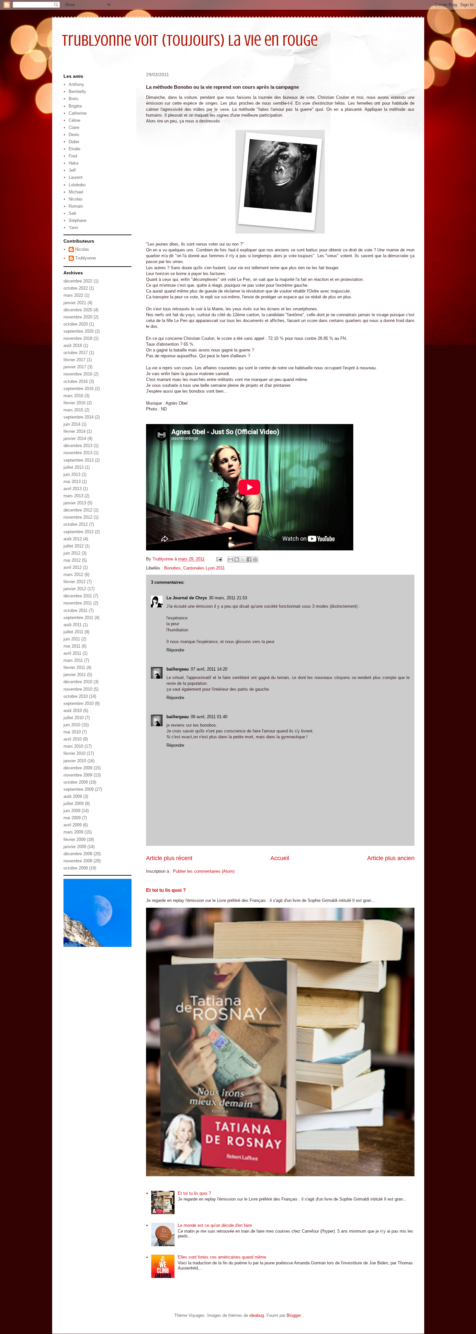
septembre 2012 (78, 531)
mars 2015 (73, 410)
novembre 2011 (77, 603)
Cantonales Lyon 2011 (204, 568)
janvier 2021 (74, 302)
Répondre (175, 650)
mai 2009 (72, 817)
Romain (76, 206)
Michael (76, 192)
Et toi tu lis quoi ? (166, 890)
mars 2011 (73, 660)
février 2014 (74, 431)
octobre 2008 (75, 868)
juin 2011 (71, 639)
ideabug (256, 1315)
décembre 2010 (77, 681)
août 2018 (72, 345)
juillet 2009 (73, 803)
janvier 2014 (74, 438)
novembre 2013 (77, 452)
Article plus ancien (390, 858)
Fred (73, 156)
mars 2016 (73, 395)
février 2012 (74, 581)
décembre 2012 (77, 510)
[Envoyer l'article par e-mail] (219, 559)
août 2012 (72, 538)
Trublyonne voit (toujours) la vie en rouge (190, 40)
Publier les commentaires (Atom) (203, 871)
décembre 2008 (77, 853)
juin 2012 (71, 553)
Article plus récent (169, 858)
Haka (73, 163)
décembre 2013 (77, 445)
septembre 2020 (78, 331)
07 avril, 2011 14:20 (209, 669)
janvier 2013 (74, 502)
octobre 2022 (75, 288)
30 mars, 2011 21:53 (228, 597)
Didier (74, 141)
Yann (73, 227)
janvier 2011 (74, 674)
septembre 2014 (78, 417)
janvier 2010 (74, 760)
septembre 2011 (78, 617)
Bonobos (172, 568)
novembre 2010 (77, 689)
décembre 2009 (77, 767)
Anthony (76, 84)
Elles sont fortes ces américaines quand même (222, 1257)
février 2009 (74, 839)
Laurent (76, 177)
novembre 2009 (77, 775)
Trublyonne (85, 258)
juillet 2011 (73, 631)
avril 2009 (72, 824)
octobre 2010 (75, 696)
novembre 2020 (77, 317)
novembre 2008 (77, 860)
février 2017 (74, 359)
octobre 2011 (75, 610)
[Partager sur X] (243, 559)
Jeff (72, 170)
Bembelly (77, 91)
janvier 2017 (74, 366)
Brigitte (75, 106)
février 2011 (74, 667)
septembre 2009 (78, 789)
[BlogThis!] (236, 559)
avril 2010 (72, 739)
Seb (72, 213)
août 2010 (72, 710)
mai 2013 (72, 481)
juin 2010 (71, 724)
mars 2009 (73, 832)
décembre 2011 (77, 595)
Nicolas (76, 199)
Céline (74, 120)
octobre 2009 (75, 782)
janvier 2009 (74, 846)
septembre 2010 (78, 703)
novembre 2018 (77, 338)
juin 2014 (71, 424)
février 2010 (74, 753)
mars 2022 (73, 295)
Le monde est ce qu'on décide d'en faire (215, 1225)
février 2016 (74, 402)
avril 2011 (72, 653)
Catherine (77, 113)
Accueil (279, 858)
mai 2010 (72, 732)
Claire (74, 127)
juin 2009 (71, 810)
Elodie (74, 148)
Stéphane (77, 220)
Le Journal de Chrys (186, 597)
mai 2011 (71, 646)
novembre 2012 (77, 517)
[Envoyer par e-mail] (230, 559)
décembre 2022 (77, 281)
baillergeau (177, 669)
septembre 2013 (78, 460)
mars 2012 (73, 574)
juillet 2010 (73, 717)
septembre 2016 (78, 388)
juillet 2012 (73, 546)
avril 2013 (72, 488)
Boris (73, 98)
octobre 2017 (75, 352)
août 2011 (72, 624)
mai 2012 (72, 560)
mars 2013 (73, 495)
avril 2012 (72, 567)
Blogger (293, 1315)
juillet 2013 (73, 467)
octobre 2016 (75, 381)
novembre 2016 (77, 374)
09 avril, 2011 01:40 (209, 716)
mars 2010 (73, 746)
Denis (74, 134)
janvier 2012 (74, 588)
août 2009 (72, 796)
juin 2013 (71, 474)
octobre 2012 (75, 524)
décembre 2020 (77, 309)
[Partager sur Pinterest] (255, 559)
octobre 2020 (75, 324)
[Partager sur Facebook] (249, 559)
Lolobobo (77, 184)
